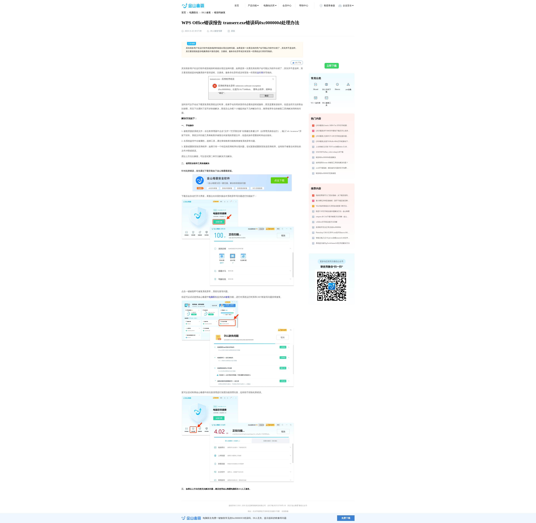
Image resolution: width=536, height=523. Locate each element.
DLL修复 (206, 12)
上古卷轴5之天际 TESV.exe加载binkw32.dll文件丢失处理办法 (333, 147)
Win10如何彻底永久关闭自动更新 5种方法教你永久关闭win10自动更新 (333, 206)
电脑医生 (193, 12)
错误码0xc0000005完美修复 (326, 173)
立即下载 (332, 65)
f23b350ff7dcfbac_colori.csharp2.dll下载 (329, 152)
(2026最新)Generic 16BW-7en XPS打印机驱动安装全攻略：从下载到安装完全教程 (333, 125)
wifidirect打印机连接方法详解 (326, 222)
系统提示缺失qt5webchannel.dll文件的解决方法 (333, 243)
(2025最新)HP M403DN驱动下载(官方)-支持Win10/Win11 (333, 131)
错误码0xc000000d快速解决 (326, 157)
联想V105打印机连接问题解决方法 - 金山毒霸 (333, 211)
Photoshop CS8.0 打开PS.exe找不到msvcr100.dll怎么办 (333, 233)
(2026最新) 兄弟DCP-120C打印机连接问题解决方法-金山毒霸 (333, 136)
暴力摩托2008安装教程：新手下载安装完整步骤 (333, 201)
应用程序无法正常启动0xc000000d (328, 227)
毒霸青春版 (329, 5)
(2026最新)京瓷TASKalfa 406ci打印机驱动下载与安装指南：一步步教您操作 (333, 141)
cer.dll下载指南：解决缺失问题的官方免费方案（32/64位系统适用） (333, 168)
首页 (236, 5)
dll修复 (226, 297)
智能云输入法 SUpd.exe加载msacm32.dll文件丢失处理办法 (333, 238)
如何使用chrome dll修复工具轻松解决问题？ (332, 163)
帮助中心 (303, 5)
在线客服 (285, 511)
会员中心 (287, 5)
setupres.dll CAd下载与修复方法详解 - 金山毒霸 (333, 217)
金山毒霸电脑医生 (231, 489)
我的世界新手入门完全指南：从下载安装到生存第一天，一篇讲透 (333, 195)
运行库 (260, 72)
